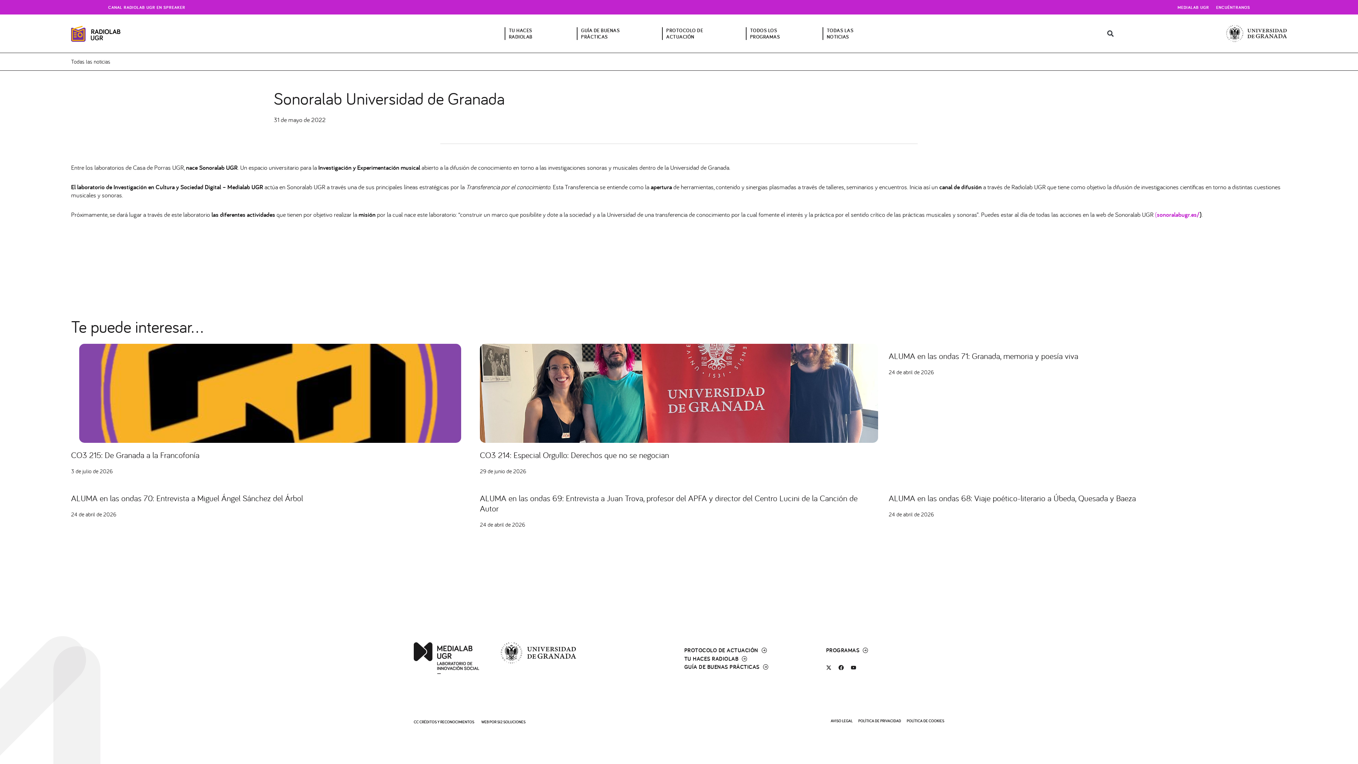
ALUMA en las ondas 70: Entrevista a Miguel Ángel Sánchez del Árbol (187, 498)
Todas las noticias (90, 61)
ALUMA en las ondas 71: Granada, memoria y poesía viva (983, 356)
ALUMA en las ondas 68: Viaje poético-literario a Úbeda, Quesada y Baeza (1012, 498)
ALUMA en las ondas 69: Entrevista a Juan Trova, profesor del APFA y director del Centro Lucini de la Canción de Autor (669, 503)
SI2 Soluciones (511, 721)
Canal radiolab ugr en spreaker (146, 7)
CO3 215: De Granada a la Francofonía (135, 455)
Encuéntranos (1233, 7)
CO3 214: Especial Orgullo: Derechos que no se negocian (574, 455)
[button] (1110, 34)
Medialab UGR (1193, 7)
